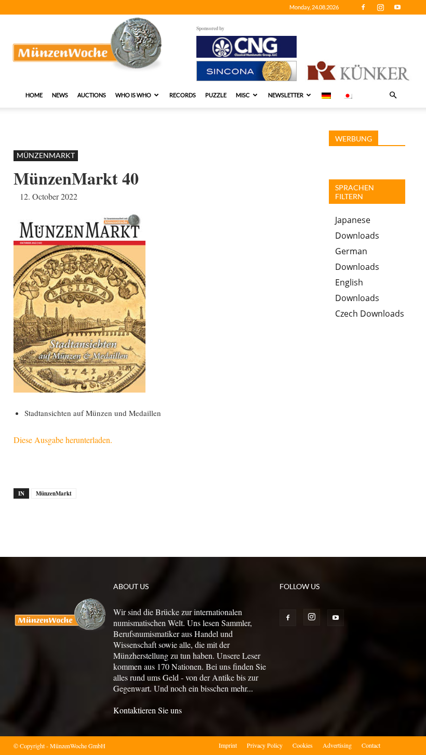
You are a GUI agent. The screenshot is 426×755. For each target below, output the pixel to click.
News (60, 95)
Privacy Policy (265, 745)
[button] (392, 95)
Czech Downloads (369, 313)
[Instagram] (380, 7)
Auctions (91, 95)
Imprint (228, 745)
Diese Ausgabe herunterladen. (63, 439)
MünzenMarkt (46, 155)
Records (182, 95)
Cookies (302, 745)
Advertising (337, 745)
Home (34, 95)
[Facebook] (363, 7)
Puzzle (216, 95)
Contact (371, 745)
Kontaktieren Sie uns (147, 710)
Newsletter (285, 95)
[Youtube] (397, 7)
